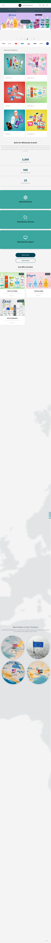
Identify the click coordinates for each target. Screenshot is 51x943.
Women (8, 134)
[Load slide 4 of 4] (27, 39)
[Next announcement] (48, 1)
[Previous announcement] (2, 1)
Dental (7, 106)
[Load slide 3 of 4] (25, 39)
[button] (3, 5)
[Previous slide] (16, 39)
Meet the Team (25, 255)
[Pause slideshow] (34, 39)
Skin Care (30, 106)
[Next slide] (31, 39)
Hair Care (8, 78)
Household (30, 134)
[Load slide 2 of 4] (22, 39)
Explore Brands (25, 260)
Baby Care (30, 78)
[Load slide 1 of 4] (20, 39)
